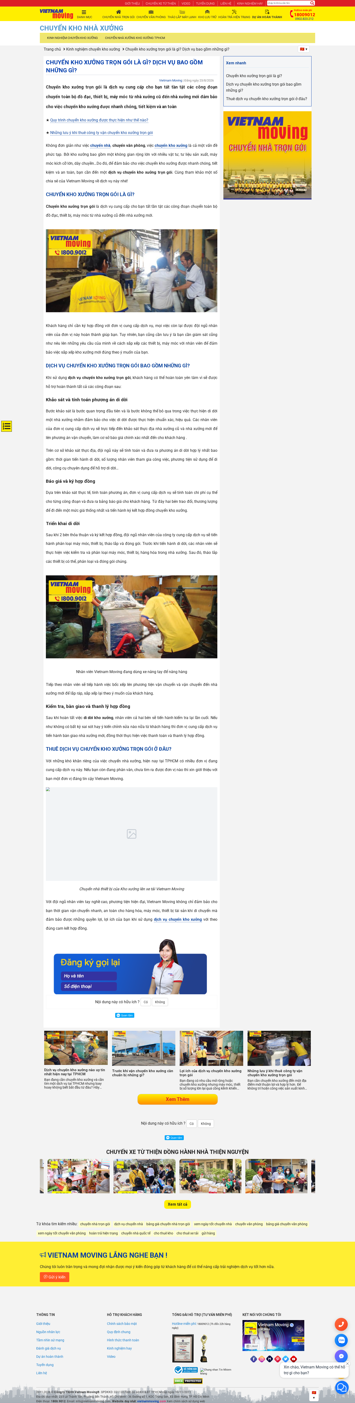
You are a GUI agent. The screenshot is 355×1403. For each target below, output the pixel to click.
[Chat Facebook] (341, 1356)
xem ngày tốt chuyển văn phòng (62, 1233)
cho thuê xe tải (187, 1233)
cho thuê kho (163, 1233)
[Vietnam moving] (56, 14)
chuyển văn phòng (249, 1224)
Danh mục (84, 17)
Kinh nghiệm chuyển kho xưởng (72, 38)
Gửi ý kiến (56, 1277)
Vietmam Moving (170, 80)
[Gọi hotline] (341, 1324)
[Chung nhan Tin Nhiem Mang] (218, 1372)
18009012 (203, 1324)
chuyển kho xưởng (171, 145)
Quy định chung (118, 1332)
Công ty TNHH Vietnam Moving (75, 1392)
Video (186, 3)
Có (146, 1002)
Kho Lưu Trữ (207, 17)
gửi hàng (208, 1233)
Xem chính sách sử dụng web (186, 1401)
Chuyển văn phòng (151, 17)
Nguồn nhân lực (48, 1332)
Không (160, 1002)
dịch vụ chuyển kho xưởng (178, 919)
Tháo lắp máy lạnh (182, 17)
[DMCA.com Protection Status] (188, 1381)
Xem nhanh (236, 63)
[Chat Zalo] (341, 1340)
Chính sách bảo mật (122, 1324)
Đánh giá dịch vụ (48, 1348)
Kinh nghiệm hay (250, 3)
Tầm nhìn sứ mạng (50, 1340)
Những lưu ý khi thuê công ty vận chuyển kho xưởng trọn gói (101, 132)
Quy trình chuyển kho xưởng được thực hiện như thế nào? (99, 120)
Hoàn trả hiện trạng (234, 17)
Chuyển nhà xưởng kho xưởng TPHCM (135, 38)
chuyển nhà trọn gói (95, 1224)
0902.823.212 (304, 19)
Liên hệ (225, 3)
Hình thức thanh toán (123, 1340)
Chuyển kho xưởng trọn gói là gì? (254, 76)
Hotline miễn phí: (184, 1324)
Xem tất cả (177, 1204)
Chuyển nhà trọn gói (118, 17)
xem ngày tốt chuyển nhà (213, 1224)
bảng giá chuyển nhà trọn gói (168, 1224)
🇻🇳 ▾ (303, 49)
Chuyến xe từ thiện (161, 3)
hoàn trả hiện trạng (103, 1233)
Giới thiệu (132, 3)
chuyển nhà (100, 145)
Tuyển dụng (205, 3)
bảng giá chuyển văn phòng (286, 1224)
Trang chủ (52, 49)
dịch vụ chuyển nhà (128, 1224)
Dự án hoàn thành (49, 1356)
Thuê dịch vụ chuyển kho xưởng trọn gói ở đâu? (266, 99)
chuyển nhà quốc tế (135, 1233)
